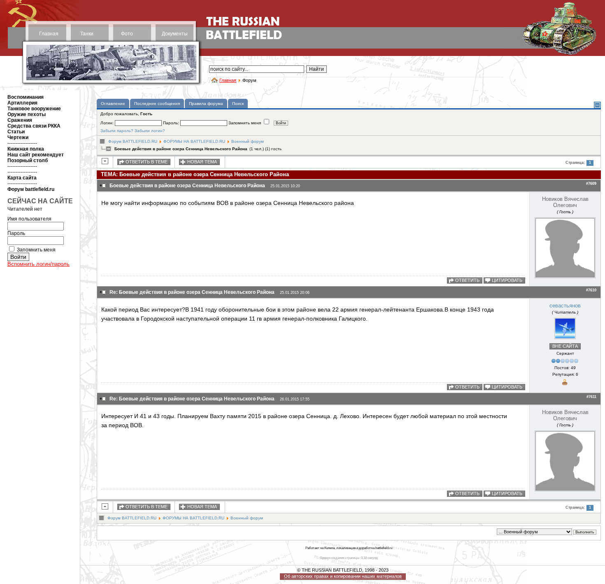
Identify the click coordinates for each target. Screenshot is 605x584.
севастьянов (565, 305)
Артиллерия (22, 103)
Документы (175, 34)
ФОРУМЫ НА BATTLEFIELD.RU (194, 141)
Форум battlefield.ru (30, 189)
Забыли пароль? (116, 130)
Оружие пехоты (26, 114)
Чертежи (17, 137)
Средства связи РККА (33, 126)
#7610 (591, 290)
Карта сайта (22, 178)
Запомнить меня (36, 250)
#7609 (591, 183)
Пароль (16, 233)
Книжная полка (25, 149)
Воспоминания (25, 97)
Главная (48, 34)
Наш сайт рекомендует (35, 155)
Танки (86, 34)
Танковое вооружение (34, 109)
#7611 (591, 397)
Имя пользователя (29, 219)
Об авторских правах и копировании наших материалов (343, 576)
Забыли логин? (150, 130)
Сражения (19, 120)
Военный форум (247, 141)
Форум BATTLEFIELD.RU (132, 141)
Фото (127, 34)
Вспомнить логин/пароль (38, 264)
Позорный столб (27, 160)
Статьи (16, 132)
